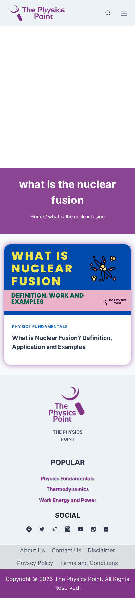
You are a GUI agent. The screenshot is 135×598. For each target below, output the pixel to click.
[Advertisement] (67, 97)
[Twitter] (42, 529)
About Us (32, 550)
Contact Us (66, 550)
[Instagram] (67, 529)
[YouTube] (80, 529)
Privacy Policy (35, 563)
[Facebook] (29, 529)
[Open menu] (124, 13)
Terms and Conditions (89, 563)
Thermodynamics (68, 489)
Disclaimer (101, 550)
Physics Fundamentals (40, 326)
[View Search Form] (108, 13)
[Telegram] (54, 529)
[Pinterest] (93, 529)
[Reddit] (105, 529)
